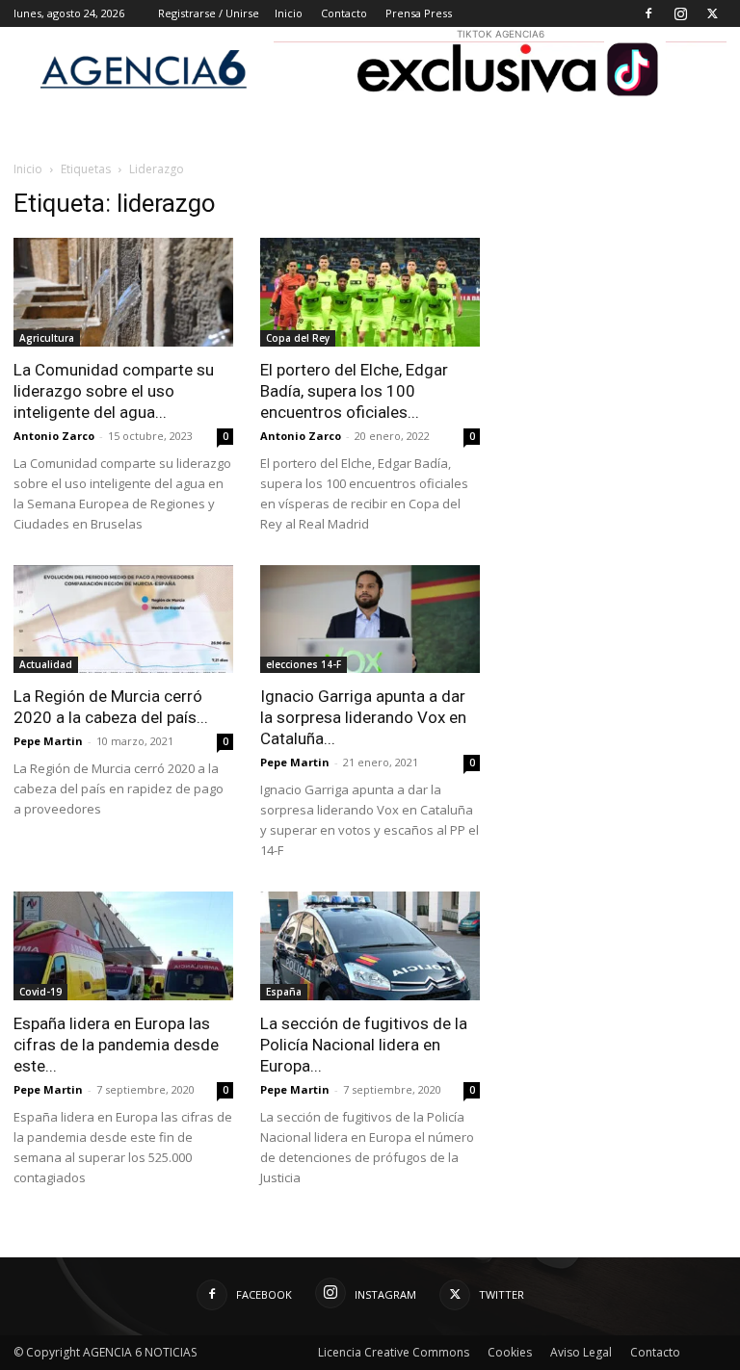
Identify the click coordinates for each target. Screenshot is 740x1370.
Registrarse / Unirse (208, 13)
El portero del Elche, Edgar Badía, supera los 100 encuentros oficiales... (354, 391)
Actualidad (45, 664)
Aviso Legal (581, 1352)
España (284, 991)
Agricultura (46, 338)
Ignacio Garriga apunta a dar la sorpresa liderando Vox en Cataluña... (363, 717)
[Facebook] (648, 13)
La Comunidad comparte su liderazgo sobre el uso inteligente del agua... (113, 391)
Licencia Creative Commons (393, 1352)
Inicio (289, 13)
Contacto (344, 13)
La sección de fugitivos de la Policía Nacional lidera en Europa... (363, 1044)
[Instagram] (680, 13)
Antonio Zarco (53, 435)
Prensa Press (418, 13)
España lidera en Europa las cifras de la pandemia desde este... (116, 1044)
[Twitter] (712, 13)
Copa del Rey (298, 338)
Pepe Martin (48, 741)
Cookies (510, 1352)
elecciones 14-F (303, 664)
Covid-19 (40, 991)
